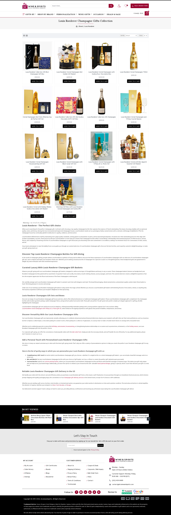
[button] (22, 418)
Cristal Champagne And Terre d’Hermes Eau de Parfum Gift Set (37, 118)
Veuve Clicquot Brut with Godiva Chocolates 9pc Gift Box (73, 417)
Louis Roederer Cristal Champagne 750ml (133, 72)
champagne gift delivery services (73, 378)
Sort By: (123, 35)
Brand (81, 26)
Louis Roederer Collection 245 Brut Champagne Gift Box (37, 73)
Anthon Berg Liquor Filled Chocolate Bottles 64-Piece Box (41, 417)
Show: (141, 35)
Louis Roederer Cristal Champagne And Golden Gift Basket (69, 73)
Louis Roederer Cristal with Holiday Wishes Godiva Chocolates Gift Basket (37, 208)
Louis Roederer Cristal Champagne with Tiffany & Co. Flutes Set (102, 163)
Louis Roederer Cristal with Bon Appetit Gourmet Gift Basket (134, 163)
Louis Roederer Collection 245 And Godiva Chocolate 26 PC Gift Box (69, 118)
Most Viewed (30, 410)
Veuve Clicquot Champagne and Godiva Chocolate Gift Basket (105, 417)
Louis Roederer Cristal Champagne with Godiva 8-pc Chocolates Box (102, 73)
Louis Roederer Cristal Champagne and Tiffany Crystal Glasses (133, 118)
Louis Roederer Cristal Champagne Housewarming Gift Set (37, 163)
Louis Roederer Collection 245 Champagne (101, 117)
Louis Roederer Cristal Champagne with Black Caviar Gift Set (69, 163)
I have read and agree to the (86, 450)
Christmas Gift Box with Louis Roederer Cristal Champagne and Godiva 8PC (69, 208)
